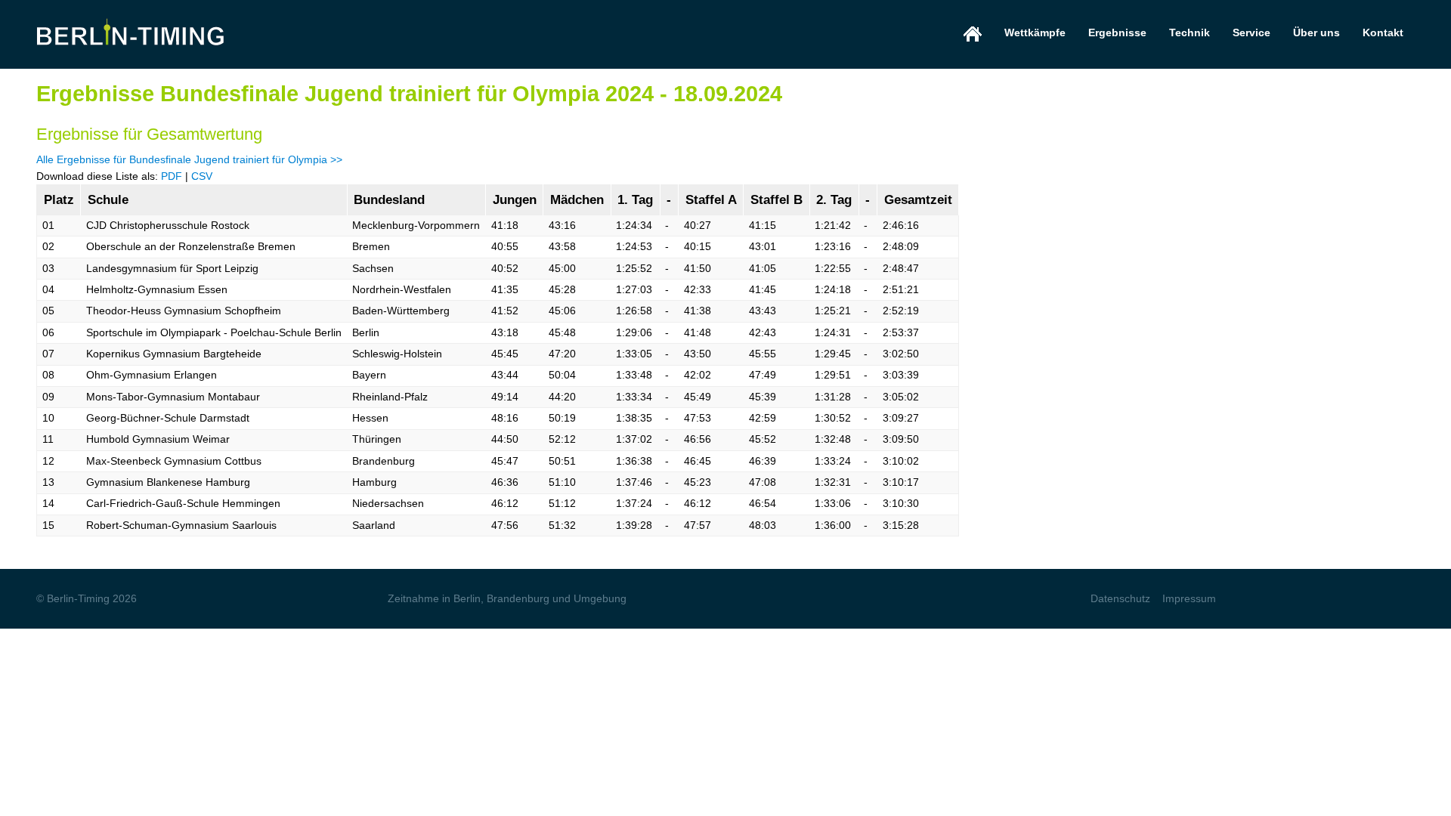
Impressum (1189, 598)
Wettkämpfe (1035, 32)
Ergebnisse (1117, 32)
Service (1251, 32)
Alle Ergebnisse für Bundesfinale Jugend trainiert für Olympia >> (189, 159)
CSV (201, 176)
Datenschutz (1120, 598)
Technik (1189, 32)
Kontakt (1383, 32)
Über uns (1316, 32)
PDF (171, 176)
